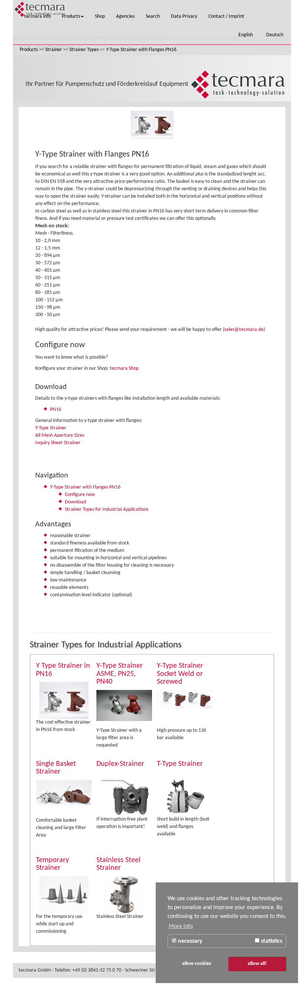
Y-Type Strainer (50, 428)
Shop (100, 16)
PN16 (55, 409)
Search (153, 16)
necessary (189, 941)
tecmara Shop (124, 368)
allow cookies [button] (196, 963)
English (246, 35)
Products (71, 16)
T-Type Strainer (180, 764)
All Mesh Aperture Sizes (59, 435)
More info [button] (181, 926)
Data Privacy (184, 16)
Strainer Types (84, 50)
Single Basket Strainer (56, 768)
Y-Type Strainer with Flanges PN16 (141, 50)
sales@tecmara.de (244, 329)
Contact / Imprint (226, 16)
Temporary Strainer (52, 864)
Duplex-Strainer (120, 764)
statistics (271, 941)
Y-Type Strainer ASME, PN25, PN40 (119, 673)
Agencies (125, 16)
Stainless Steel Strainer (118, 864)
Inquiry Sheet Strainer (57, 443)
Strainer (53, 50)
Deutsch (275, 35)
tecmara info (37, 16)
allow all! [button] (257, 963)
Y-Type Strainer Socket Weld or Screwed (180, 673)
